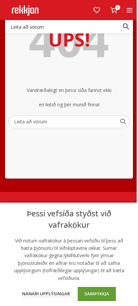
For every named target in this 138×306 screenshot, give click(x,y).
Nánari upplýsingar (46, 294)
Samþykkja (96, 294)
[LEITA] (126, 26)
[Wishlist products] (96, 10)
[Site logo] (25, 9)
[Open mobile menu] (129, 10)
